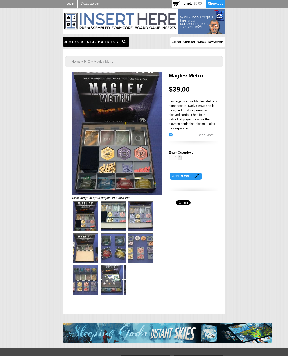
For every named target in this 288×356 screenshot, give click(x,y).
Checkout (215, 3)
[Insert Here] (144, 32)
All (66, 42)
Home (76, 61)
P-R (107, 42)
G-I (89, 42)
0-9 (71, 42)
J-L (94, 42)
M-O (100, 42)
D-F (83, 42)
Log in (70, 3)
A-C (77, 42)
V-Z (118, 42)
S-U (113, 42)
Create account (90, 3)
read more (206, 135)
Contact (176, 42)
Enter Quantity (180, 152)
